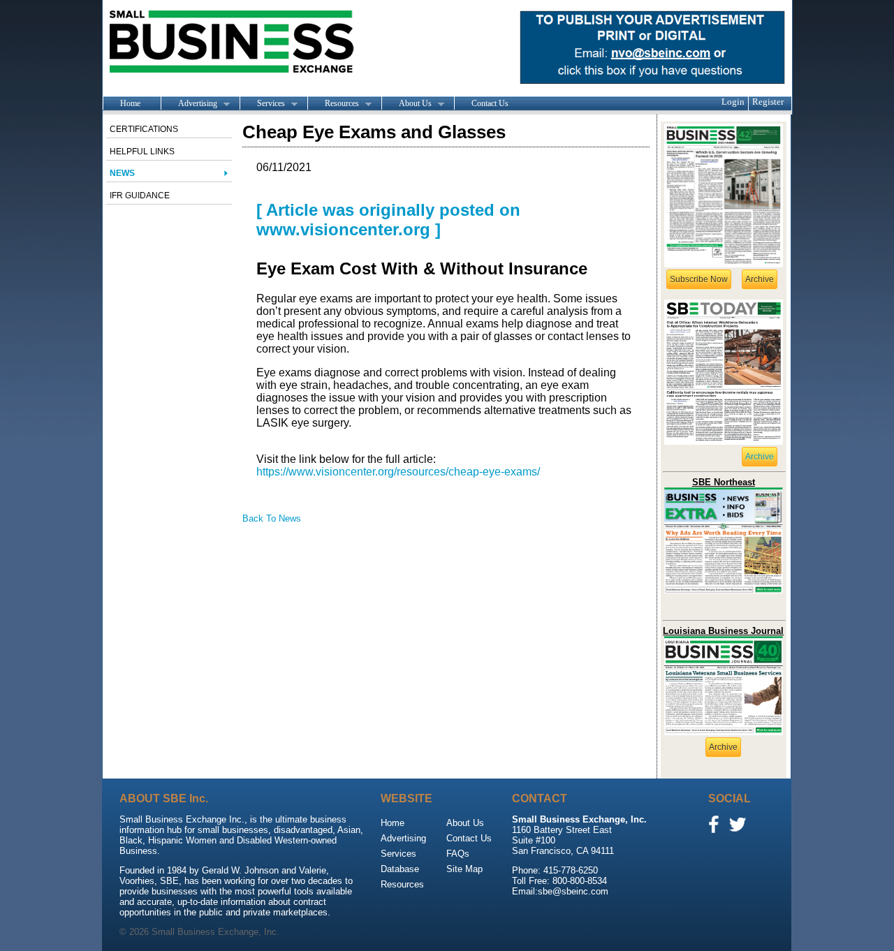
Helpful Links (142, 151)
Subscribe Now (699, 279)
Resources (333, 104)
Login (733, 101)
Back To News (271, 518)
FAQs (457, 853)
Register (768, 101)
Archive (759, 279)
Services (262, 104)
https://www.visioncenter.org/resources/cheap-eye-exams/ (398, 472)
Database (400, 869)
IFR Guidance (140, 195)
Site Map (464, 869)
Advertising (189, 104)
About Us (406, 104)
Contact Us (489, 103)
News (122, 173)
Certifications (144, 129)
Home (130, 103)
